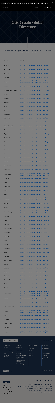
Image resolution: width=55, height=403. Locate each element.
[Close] (52, 2)
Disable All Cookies (48, 7)
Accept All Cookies (36, 7)
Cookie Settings (4, 7)
